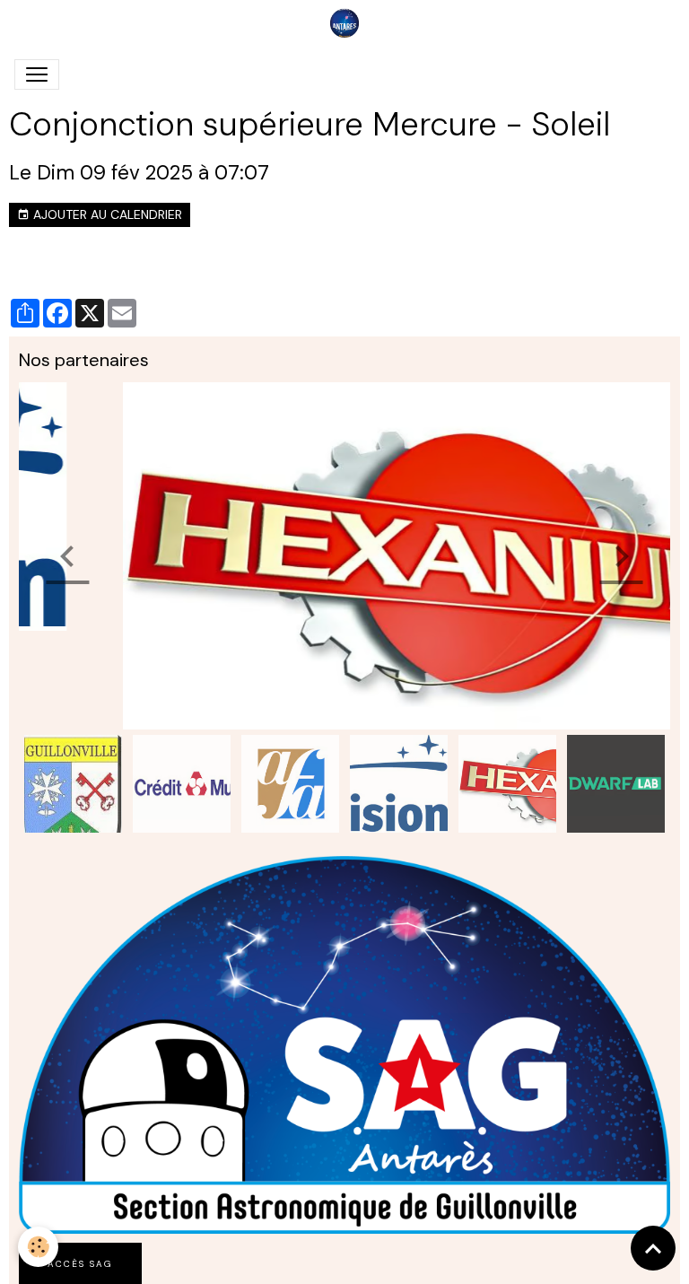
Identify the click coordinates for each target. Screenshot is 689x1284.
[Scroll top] (653, 1248)
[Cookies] (38, 1247)
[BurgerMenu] (36, 74)
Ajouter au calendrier (106, 214)
